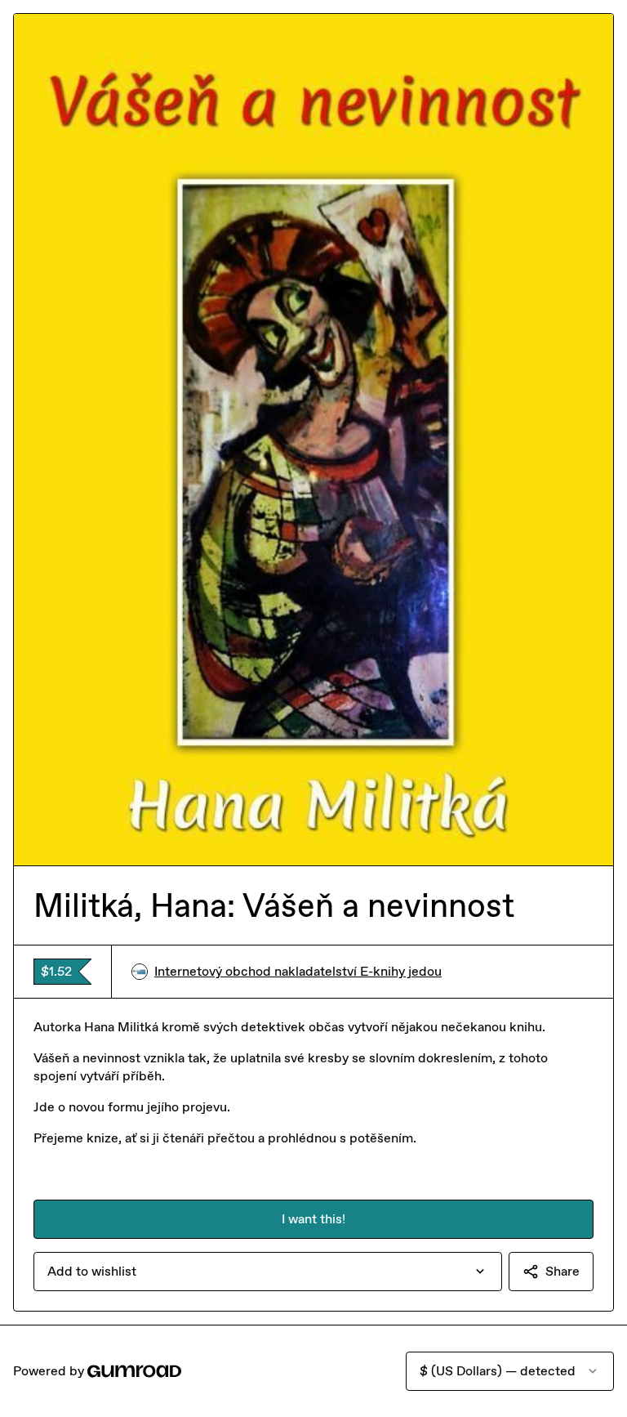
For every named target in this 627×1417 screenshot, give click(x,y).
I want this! (313, 1219)
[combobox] (267, 1271)
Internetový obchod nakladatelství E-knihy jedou (298, 971)
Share (562, 1271)
